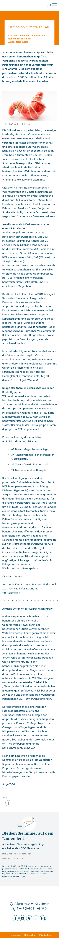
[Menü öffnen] (52, 5)
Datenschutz (30, 935)
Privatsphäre (45, 935)
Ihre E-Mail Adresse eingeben (16, 853)
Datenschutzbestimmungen (13, 876)
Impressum (15, 935)
